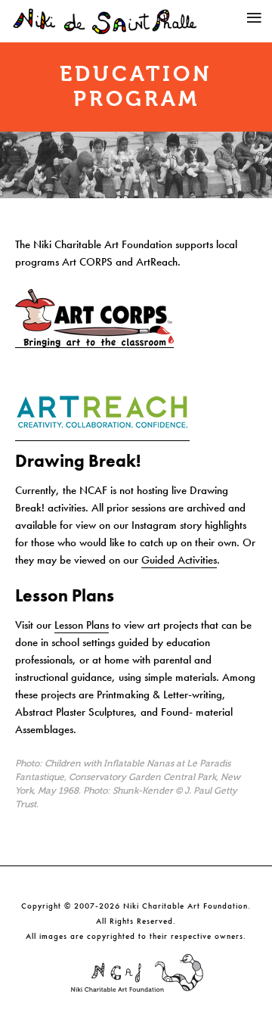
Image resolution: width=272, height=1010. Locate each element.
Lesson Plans (81, 624)
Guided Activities (179, 559)
